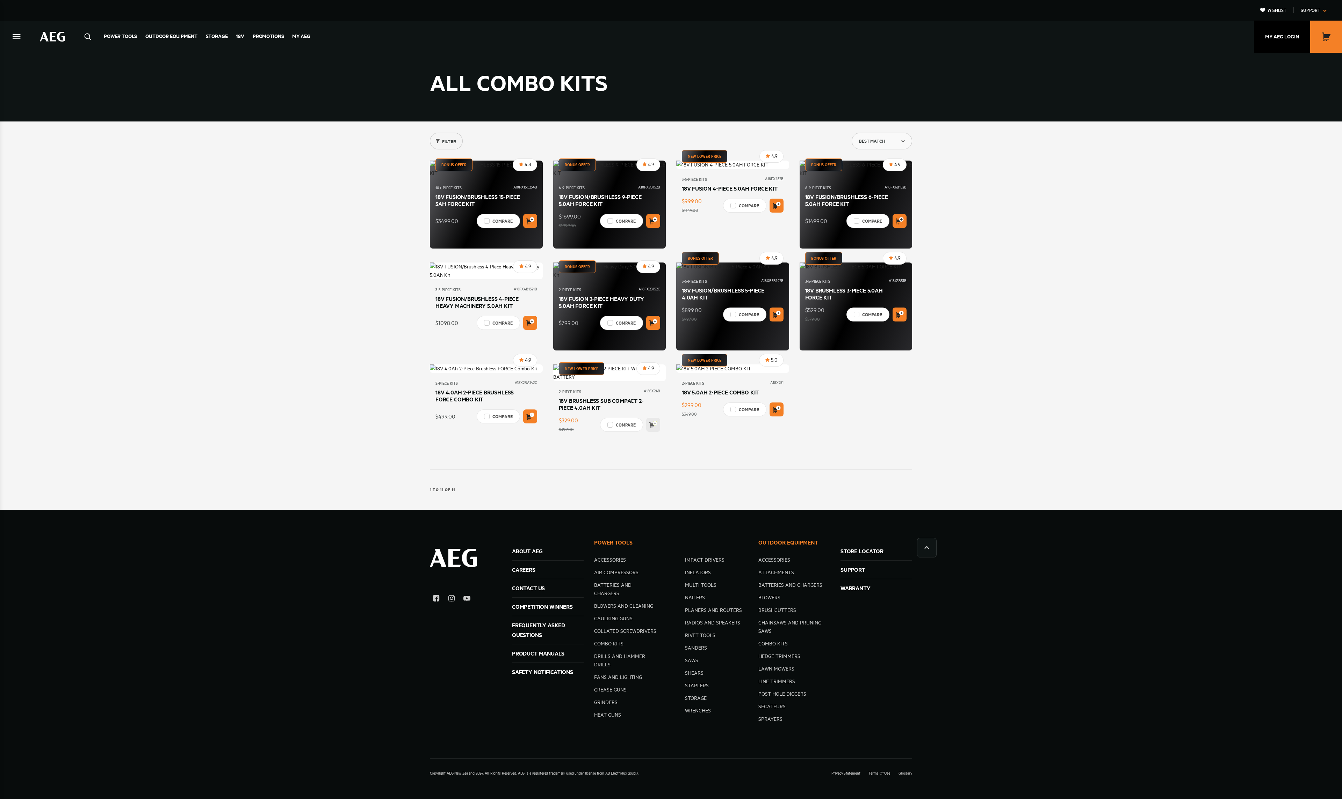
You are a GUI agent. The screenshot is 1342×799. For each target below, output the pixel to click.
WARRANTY (855, 588)
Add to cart (530, 221)
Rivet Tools (700, 635)
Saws (691, 660)
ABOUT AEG (527, 551)
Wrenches (698, 711)
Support (1310, 10)
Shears (694, 673)
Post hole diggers (782, 694)
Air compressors (616, 572)
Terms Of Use (879, 773)
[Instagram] (451, 599)
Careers (523, 569)
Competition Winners (542, 606)
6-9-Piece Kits (572, 187)
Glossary (905, 773)
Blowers (769, 597)
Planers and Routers (713, 610)
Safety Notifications (542, 671)
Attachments (776, 572)
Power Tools (120, 36)
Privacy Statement (845, 773)
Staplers (697, 685)
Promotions (268, 36)
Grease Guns (610, 690)
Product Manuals (538, 653)
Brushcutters (777, 610)
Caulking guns (613, 618)
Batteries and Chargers (790, 585)
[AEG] (52, 37)
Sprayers (770, 719)
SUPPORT (852, 569)
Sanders (696, 648)
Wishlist (1277, 10)
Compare (502, 221)
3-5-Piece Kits (694, 179)
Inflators (698, 572)
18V (240, 36)
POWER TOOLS (613, 542)
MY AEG (301, 36)
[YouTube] (466, 599)
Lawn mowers (776, 669)
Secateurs (772, 706)
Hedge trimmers (779, 656)
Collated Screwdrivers (625, 631)
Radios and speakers (712, 623)
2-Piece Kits (570, 289)
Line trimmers (776, 681)
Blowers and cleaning (623, 606)
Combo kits (608, 644)
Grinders (606, 702)
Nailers (695, 597)
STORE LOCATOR (861, 551)
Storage (217, 36)
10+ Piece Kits (448, 187)
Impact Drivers (704, 560)
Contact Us (528, 588)
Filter (449, 141)
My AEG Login (1282, 37)
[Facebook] (436, 599)
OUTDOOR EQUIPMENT (788, 542)
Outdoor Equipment (171, 36)
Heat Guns (607, 715)
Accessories (610, 560)
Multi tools (700, 585)
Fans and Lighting (618, 677)
